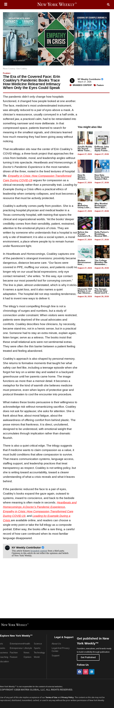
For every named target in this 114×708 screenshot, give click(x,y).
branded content (39, 550)
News (26, 652)
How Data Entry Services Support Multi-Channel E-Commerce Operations (102, 180)
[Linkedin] (91, 671)
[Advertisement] (94, 108)
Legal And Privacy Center (61, 649)
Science (38, 643)
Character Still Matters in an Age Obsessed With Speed (85, 292)
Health (27, 643)
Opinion (27, 657)
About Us (56, 643)
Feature (7, 73)
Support (55, 655)
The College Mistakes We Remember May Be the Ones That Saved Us (101, 265)
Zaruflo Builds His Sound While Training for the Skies (85, 149)
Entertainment (16, 643)
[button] (5, 4)
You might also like (90, 127)
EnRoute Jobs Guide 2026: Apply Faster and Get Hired (102, 149)
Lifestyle (28, 648)
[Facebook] (79, 671)
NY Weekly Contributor (89, 79)
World (37, 657)
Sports (37, 648)
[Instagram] (85, 671)
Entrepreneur (16, 648)
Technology (39, 652)
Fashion (14, 652)
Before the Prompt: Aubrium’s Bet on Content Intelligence (85, 236)
